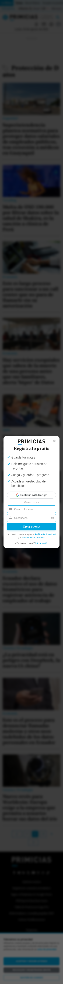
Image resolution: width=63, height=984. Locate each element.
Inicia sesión (41, 543)
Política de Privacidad (45, 534)
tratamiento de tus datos (33, 537)
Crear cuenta (31, 526)
